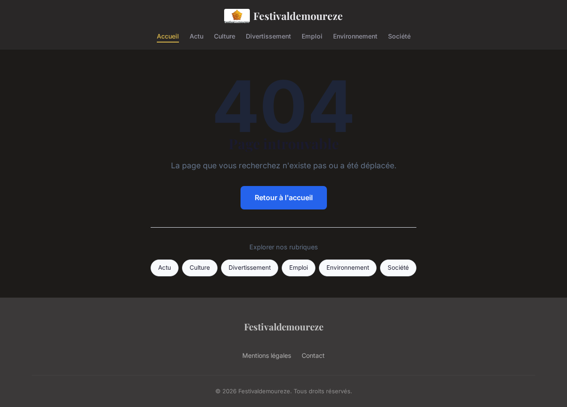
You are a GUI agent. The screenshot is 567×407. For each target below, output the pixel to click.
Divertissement (268, 35)
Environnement (355, 35)
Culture (224, 35)
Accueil (168, 35)
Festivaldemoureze (298, 16)
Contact (313, 355)
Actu (196, 35)
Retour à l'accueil (284, 197)
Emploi (312, 35)
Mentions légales (266, 355)
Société (399, 35)
